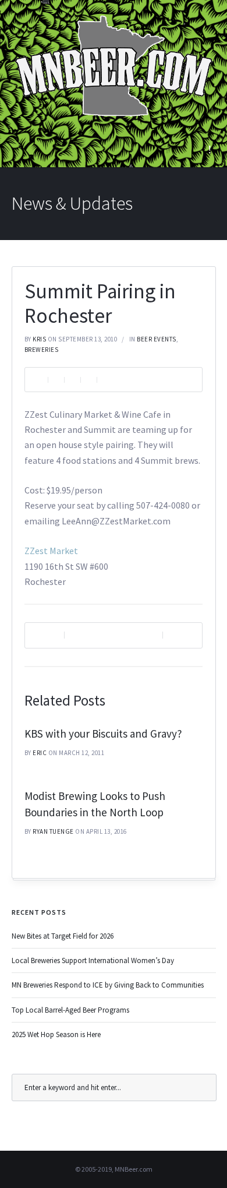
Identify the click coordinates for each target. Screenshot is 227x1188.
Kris (39, 339)
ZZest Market (51, 550)
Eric (40, 753)
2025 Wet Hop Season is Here (56, 1034)
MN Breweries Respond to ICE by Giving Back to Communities (108, 985)
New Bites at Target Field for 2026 (63, 936)
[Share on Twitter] (72, 380)
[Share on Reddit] (88, 380)
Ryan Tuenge (53, 831)
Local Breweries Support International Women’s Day (93, 960)
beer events (156, 339)
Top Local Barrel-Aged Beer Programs (70, 1010)
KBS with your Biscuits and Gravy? (103, 734)
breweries (41, 350)
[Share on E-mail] (105, 380)
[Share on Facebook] (56, 380)
